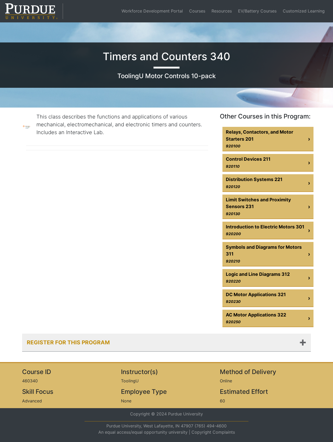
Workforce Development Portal (153, 11)
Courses (197, 11)
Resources (222, 11)
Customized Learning (304, 11)
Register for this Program (68, 342)
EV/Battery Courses (257, 11)
